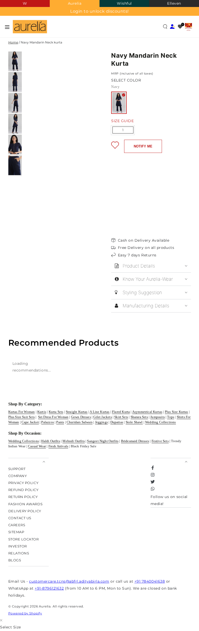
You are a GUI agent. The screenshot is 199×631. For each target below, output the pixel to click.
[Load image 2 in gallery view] (15, 82)
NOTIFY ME (143, 146)
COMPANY (17, 476)
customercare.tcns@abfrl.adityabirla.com (69, 581)
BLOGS (14, 560)
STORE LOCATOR (23, 539)
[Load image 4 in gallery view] (15, 123)
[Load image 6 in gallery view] (15, 165)
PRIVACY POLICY (23, 483)
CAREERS (16, 525)
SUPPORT (17, 469)
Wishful (124, 3)
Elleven (174, 3)
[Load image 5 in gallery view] (15, 144)
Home (13, 42)
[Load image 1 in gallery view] (15, 61)
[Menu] (7, 27)
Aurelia (75, 3)
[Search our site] (165, 26)
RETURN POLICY (23, 497)
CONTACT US (19, 518)
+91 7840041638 (149, 581)
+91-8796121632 (49, 588)
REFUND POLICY (23, 490)
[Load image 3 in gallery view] (15, 103)
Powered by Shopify (25, 613)
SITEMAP (16, 532)
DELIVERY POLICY (24, 511)
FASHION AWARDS (25, 504)
